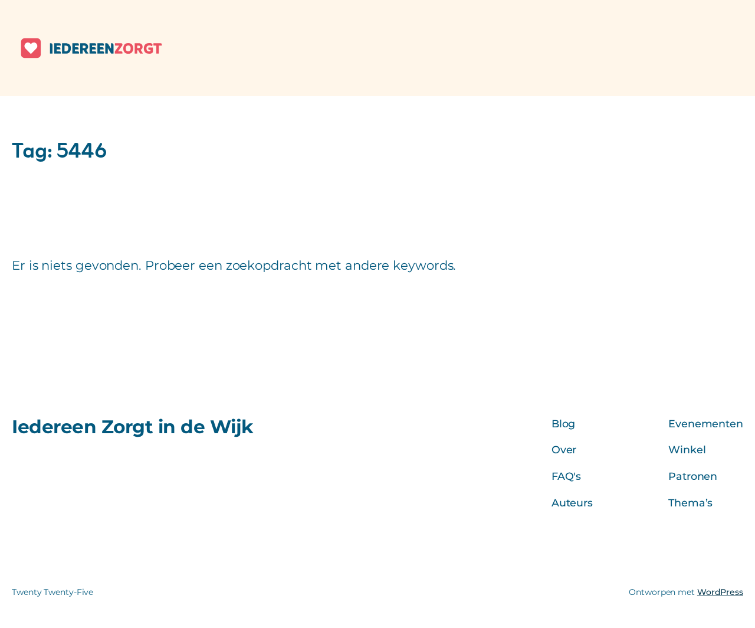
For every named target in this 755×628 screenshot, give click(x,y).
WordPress (720, 592)
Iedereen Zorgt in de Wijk (133, 427)
